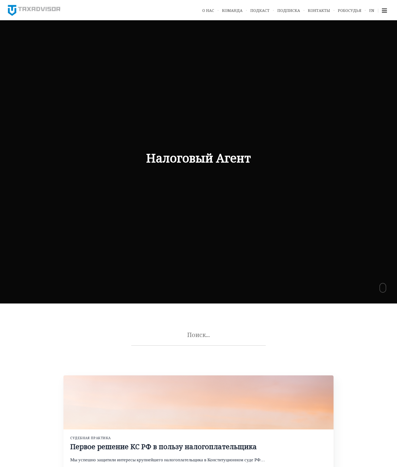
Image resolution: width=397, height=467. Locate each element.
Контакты (319, 10)
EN (371, 10)
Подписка (288, 10)
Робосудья (349, 10)
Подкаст (260, 10)
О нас (208, 10)
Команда (232, 10)
